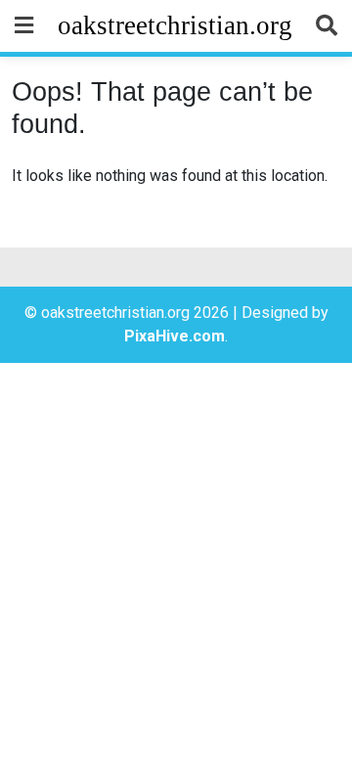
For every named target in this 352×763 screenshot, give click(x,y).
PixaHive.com (174, 336)
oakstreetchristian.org (175, 25)
